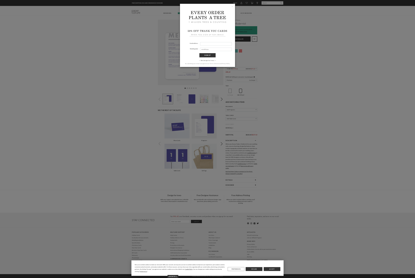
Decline (254, 269)
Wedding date (194, 49)
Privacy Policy (226, 63)
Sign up (207, 55)
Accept (272, 269)
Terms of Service (214, 63)
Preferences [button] (143, 271)
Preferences (236, 269)
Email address (194, 43)
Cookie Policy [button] (189, 269)
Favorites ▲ (173, 276)
